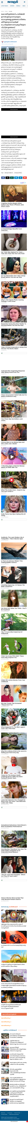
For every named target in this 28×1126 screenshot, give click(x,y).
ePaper (12, 6)
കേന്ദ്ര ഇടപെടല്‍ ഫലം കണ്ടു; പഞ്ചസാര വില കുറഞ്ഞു (18, 1063)
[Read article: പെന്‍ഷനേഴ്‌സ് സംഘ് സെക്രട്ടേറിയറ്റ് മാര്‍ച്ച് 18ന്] (14, 937)
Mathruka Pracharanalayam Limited (9, 1117)
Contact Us (9, 1113)
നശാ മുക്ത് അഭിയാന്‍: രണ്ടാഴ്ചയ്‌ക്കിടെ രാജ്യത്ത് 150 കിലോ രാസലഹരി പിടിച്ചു (18, 1079)
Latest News (4, 6)
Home (2, 11)
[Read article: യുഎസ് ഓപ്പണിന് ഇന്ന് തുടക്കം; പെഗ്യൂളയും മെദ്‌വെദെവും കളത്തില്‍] (5, 1101)
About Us (3, 1113)
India (24, 6)
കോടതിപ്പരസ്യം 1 (6, 1018)
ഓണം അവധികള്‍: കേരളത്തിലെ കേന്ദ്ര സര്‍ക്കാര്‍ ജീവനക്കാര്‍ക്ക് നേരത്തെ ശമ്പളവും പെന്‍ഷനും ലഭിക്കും (14, 985)
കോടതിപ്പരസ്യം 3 (6, 1025)
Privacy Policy (4, 1114)
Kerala (18, 6)
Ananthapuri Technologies (13, 1118)
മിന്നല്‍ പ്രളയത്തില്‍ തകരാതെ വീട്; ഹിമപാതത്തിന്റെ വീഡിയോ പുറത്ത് (18, 1071)
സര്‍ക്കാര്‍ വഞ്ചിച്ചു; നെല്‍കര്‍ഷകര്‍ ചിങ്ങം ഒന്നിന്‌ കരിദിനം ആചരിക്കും (13, 965)
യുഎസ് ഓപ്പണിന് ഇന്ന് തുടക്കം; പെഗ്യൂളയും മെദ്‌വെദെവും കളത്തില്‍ (17, 1101)
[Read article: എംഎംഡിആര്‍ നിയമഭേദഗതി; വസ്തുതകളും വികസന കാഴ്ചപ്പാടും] (5, 1049)
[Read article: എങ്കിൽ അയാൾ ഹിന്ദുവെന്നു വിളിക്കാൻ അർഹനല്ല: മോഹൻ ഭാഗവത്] (5, 1042)
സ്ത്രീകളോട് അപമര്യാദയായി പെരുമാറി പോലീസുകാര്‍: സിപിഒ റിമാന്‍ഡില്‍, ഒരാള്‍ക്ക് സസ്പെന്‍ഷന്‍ (13, 926)
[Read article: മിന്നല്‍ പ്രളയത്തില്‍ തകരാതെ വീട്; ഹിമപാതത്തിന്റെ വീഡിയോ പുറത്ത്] (5, 1071)
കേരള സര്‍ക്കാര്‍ (9, 172)
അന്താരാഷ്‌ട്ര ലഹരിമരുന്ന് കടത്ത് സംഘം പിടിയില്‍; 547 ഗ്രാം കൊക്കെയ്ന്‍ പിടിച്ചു (18, 1086)
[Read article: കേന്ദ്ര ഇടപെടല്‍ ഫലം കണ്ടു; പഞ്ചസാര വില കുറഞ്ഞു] (5, 1064)
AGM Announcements (14, 1114)
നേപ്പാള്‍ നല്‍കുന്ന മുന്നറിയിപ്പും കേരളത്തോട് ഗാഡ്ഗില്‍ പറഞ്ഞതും (17, 1035)
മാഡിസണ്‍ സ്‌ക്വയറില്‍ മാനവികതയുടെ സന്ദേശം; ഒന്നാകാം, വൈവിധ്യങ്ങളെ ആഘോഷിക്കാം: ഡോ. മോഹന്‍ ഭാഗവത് (17, 1057)
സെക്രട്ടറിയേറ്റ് (18, 172)
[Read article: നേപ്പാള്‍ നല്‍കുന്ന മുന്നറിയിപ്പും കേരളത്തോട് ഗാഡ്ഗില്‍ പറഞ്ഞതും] (5, 1036)
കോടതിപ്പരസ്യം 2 (6, 1022)
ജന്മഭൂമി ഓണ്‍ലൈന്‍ (10, 42)
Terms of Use (17, 1113)
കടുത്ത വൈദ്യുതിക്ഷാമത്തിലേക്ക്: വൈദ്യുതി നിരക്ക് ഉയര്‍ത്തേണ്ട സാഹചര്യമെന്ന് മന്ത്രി (11, 1006)
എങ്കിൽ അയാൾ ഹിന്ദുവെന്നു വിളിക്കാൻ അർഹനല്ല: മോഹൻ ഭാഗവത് (18, 1042)
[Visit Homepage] (12, 1)
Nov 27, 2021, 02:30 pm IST (7, 44)
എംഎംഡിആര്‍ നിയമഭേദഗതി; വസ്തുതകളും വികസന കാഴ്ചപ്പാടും (18, 1049)
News (6, 11)
